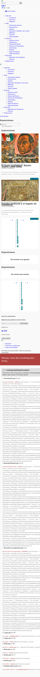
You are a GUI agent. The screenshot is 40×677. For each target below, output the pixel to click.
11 (17, 239)
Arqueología (13, 48)
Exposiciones (13, 27)
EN (9, 8)
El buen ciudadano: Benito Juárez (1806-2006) (16, 166)
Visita (7, 23)
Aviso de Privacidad (11, 347)
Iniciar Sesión (11, 11)
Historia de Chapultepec (16, 46)
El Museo (8, 38)
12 (17, 241)
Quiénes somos (14, 40)
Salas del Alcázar (14, 53)
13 (17, 242)
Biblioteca (12, 33)
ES (4, 8)
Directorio (8, 343)
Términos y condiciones (12, 345)
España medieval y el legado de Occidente (19, 204)
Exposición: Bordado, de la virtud (19, 31)
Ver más (34, 178)
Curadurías (12, 17)
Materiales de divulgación (17, 57)
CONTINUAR (24, 323)
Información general (15, 25)
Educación (8, 55)
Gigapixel (12, 21)
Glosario (11, 59)
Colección (8, 16)
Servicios (12, 34)
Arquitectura (13, 42)
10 (17, 237)
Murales (11, 50)
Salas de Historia (14, 51)
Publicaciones (9, 61)
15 (17, 246)
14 (18, 244)
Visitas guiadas (13, 36)
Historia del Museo (15, 44)
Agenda (11, 29)
